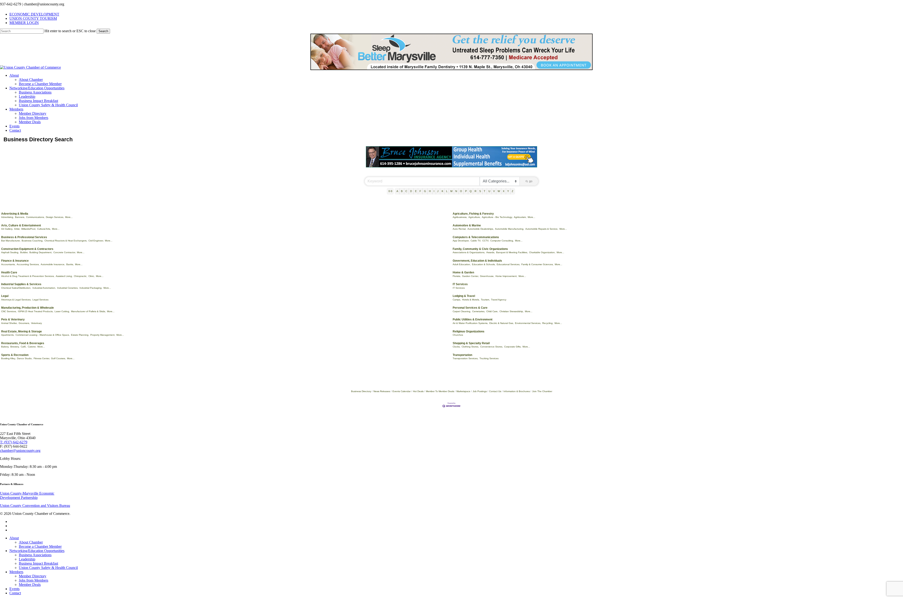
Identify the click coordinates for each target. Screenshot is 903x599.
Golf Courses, (58, 358)
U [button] (489, 191)
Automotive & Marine (467, 225)
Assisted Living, (64, 276)
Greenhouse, (487, 276)
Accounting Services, (28, 264)
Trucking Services (489, 358)
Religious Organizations (468, 331)
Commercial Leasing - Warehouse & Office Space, (43, 335)
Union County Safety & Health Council (48, 568)
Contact (15, 593)
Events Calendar (401, 391)
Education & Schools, (483, 264)
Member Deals (30, 585)
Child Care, (492, 311)
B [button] (402, 191)
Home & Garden (463, 272)
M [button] (451, 191)
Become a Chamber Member (40, 546)
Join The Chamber (542, 391)
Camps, (457, 299)
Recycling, (547, 323)
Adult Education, (462, 264)
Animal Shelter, (9, 323)
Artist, (17, 229)
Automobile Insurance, (53, 264)
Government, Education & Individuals (477, 260)
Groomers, (24, 323)
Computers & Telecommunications (476, 237)
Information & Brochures (516, 391)
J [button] (438, 191)
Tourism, (485, 299)
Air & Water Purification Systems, (470, 323)
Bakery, (5, 346)
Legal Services (40, 299)
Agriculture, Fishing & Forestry (473, 213)
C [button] (406, 191)
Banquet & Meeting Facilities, (512, 252)
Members (16, 572)
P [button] (466, 191)
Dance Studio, (24, 358)
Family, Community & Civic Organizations (480, 249)
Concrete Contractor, (64, 252)
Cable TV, (476, 240)
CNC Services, (9, 311)
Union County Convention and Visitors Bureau (35, 506)
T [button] (484, 191)
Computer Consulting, (502, 240)
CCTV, (485, 240)
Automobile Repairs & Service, (541, 229)
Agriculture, (474, 217)
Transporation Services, (465, 358)
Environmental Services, (528, 323)
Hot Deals (418, 391)
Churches (458, 335)
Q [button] (471, 191)
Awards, (490, 252)
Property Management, (102, 335)
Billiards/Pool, (28, 229)
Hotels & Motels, (471, 299)
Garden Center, (470, 276)
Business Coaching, (32, 240)
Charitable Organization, (542, 252)
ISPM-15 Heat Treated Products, (35, 311)
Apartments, (7, 335)
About (14, 538)
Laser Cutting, (62, 311)
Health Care (9, 272)
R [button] (475, 191)
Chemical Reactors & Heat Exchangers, (65, 240)
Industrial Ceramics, (67, 288)
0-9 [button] (390, 191)
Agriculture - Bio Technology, (497, 217)
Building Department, (40, 252)
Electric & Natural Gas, (501, 323)
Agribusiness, (460, 217)
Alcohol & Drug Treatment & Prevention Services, (28, 276)
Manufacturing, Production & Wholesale (27, 307)
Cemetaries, (478, 311)
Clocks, (456, 346)
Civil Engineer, (96, 240)
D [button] (411, 191)
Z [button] (512, 191)
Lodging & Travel (464, 296)
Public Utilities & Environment (472, 319)
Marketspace (463, 391)
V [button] (494, 191)
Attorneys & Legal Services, (16, 299)
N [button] (456, 191)
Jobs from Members (33, 580)
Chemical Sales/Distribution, (16, 288)
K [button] (442, 191)
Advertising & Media (14, 213)
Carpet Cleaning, (462, 311)
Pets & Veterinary (13, 319)
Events (14, 589)
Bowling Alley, (8, 358)
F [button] (420, 191)
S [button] (480, 191)
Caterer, (32, 346)
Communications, (35, 217)
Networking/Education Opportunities (36, 551)
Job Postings (480, 391)
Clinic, (91, 276)
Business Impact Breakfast (38, 563)
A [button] (397, 191)
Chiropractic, (80, 276)
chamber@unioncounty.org (20, 451)
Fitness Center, (42, 358)
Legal (4, 296)
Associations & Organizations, (469, 252)
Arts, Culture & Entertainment (21, 225)
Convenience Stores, (491, 346)
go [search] (530, 181)
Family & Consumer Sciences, (537, 264)
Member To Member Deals (440, 391)
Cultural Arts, (44, 229)
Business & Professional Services (24, 237)
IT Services (460, 284)
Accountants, (8, 264)
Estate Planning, (80, 335)
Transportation (462, 355)
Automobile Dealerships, (480, 229)
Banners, (20, 217)
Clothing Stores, (470, 346)
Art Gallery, (7, 229)
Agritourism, (520, 217)
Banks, (70, 264)
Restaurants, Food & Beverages (22, 343)
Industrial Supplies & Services (21, 284)
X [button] (503, 191)
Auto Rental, (459, 229)
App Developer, (461, 240)
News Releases (381, 391)
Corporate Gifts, (512, 346)
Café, (24, 346)
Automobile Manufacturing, (509, 229)
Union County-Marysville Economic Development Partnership (27, 495)
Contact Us (495, 391)
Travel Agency (498, 299)
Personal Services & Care (470, 307)
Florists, (457, 276)
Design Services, (55, 217)
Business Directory (361, 391)
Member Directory (32, 576)
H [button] (430, 191)
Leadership (27, 559)
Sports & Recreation (14, 355)
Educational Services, (508, 264)
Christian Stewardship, (511, 311)
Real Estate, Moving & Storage (21, 331)
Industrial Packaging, (90, 288)
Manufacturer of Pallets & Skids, (88, 311)
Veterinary (36, 323)
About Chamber (31, 542)
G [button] (425, 191)
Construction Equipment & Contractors (27, 249)
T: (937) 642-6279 (13, 442)
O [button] (461, 191)
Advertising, (7, 217)
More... (69, 217)
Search (103, 31)
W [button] (499, 191)
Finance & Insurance (15, 260)
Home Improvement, (506, 276)
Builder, (24, 252)
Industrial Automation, (44, 288)
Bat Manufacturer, (10, 240)
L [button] (447, 191)
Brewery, (15, 346)
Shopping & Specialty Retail (471, 343)
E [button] (416, 191)
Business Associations (35, 555)
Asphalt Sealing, (10, 252)
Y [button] (508, 191)
